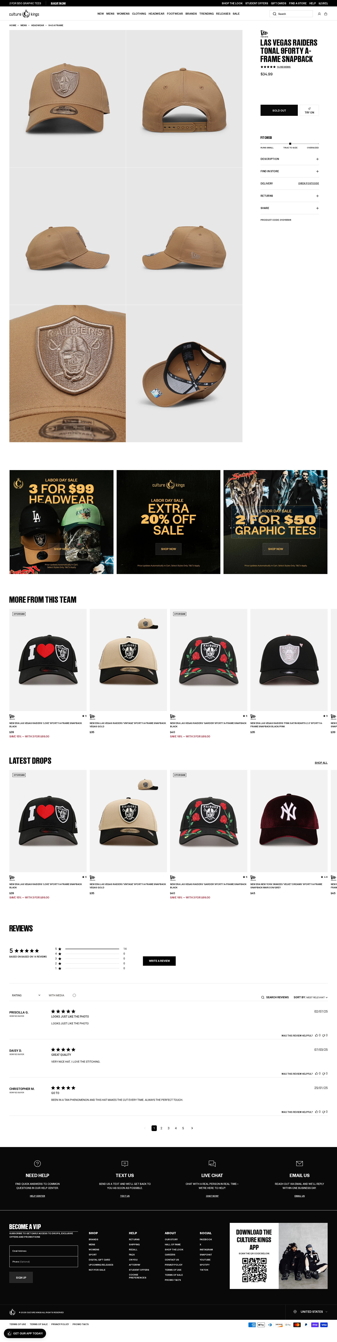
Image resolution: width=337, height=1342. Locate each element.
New (101, 13)
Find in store (270, 171)
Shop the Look (174, 1249)
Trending (206, 13)
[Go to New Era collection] (270, 34)
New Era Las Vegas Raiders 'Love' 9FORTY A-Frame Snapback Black (45, 725)
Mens (110, 13)
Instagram (206, 1249)
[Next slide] (328, 659)
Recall (133, 1249)
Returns (134, 1239)
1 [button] (154, 1128)
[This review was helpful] (316, 1035)
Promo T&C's (173, 1280)
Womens (123, 13)
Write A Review (159, 960)
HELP (312, 3)
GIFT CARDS (278, 3)
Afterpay (134, 1264)
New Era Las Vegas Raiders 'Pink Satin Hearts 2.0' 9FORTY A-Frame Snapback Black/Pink (286, 725)
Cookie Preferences (137, 1276)
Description (270, 159)
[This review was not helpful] (323, 1035)
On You (133, 1259)
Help (133, 1233)
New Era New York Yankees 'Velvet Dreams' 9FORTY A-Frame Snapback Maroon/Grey (286, 886)
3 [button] (168, 1128)
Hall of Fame (173, 1244)
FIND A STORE (298, 3)
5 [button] (183, 1128)
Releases (223, 13)
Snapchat (206, 1254)
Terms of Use (173, 1269)
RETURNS (267, 196)
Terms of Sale (174, 1274)
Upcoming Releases (101, 1264)
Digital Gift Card (99, 1259)
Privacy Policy (173, 1264)
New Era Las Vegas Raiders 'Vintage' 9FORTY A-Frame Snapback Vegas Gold (128, 725)
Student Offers (139, 1269)
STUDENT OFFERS (256, 3)
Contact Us (172, 1259)
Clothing (139, 13)
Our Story (171, 1239)
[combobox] (291, 13)
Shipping (134, 1244)
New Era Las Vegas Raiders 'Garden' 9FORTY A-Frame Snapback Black (208, 725)
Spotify (204, 1264)
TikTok (204, 1269)
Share (265, 208)
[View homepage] (24, 13)
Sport (93, 1254)
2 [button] (161, 1128)
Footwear (175, 13)
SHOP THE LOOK (232, 3)
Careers (170, 1254)
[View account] (319, 14)
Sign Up (21, 1277)
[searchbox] (278, 997)
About (170, 1233)
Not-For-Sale (97, 1269)
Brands (191, 13)
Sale (236, 13)
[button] (326, 14)
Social (206, 1233)
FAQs (132, 1254)
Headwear (156, 13)
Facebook (206, 1239)
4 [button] (176, 1128)
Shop (93, 1233)
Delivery (290, 183)
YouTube (205, 1259)
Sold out (279, 110)
